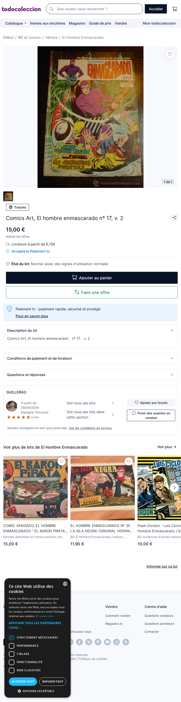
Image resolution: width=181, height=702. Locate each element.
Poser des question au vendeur (154, 415)
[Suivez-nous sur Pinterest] (98, 642)
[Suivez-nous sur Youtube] (107, 642)
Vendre (121, 23)
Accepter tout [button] (23, 681)
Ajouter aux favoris (154, 403)
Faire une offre (95, 292)
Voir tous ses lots (80, 403)
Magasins (77, 23)
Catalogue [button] (14, 23)
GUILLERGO (16, 392)
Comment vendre (117, 615)
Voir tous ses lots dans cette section (85, 414)
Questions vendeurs (159, 615)
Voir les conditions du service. (90, 428)
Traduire (20, 207)
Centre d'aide (156, 606)
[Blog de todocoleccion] (126, 642)
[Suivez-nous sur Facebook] (79, 642)
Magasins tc (114, 623)
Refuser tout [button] (52, 681)
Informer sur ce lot (162, 566)
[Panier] (174, 9)
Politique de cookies (92, 659)
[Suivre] (170, 54)
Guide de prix (100, 23)
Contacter (152, 631)
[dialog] (37, 638)
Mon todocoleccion (159, 23)
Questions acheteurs (159, 623)
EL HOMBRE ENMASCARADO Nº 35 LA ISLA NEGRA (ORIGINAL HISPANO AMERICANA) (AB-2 (101, 528)
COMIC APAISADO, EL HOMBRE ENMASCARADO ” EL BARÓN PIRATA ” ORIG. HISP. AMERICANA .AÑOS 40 (35, 528)
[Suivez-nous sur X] (88, 642)
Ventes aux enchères (47, 23)
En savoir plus (45, 616)
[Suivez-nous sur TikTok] (116, 642)
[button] (90, 330)
